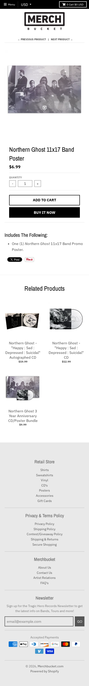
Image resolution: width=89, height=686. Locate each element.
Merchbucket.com (50, 666)
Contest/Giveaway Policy (45, 534)
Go (79, 621)
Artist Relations (44, 578)
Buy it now (44, 212)
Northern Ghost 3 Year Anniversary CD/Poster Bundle (23, 416)
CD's (44, 485)
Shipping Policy (44, 529)
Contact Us (44, 573)
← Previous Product (32, 39)
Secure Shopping (44, 544)
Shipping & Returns (44, 539)
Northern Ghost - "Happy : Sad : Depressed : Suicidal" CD (66, 350)
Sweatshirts (44, 475)
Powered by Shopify (44, 671)
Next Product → (62, 39)
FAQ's (44, 583)
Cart (75, 4)
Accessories (44, 496)
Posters (44, 490)
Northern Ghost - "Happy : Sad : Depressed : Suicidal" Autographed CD (22, 350)
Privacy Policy (44, 524)
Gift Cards (44, 501)
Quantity (15, 177)
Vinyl (44, 480)
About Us (44, 567)
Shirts (44, 470)
